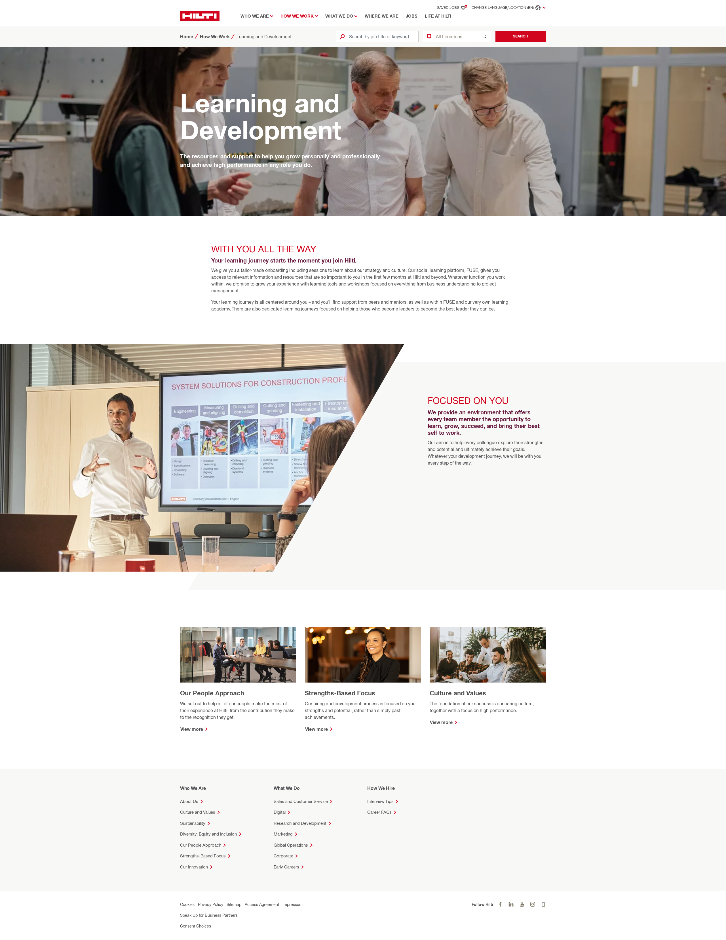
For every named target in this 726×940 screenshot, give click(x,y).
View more (191, 729)
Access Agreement (262, 904)
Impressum (292, 904)
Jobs (411, 16)
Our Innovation (194, 867)
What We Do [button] (339, 16)
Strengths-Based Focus (203, 856)
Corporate (283, 856)
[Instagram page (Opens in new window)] (532, 904)
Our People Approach (200, 845)
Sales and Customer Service (301, 801)
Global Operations (291, 845)
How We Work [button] (297, 16)
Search (520, 36)
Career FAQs (379, 812)
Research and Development (300, 823)
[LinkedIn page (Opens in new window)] (511, 904)
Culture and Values (197, 812)
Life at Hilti (438, 16)
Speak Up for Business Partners (209, 915)
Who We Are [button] (254, 16)
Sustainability (192, 823)
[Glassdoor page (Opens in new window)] (543, 904)
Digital (280, 812)
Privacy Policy (210, 904)
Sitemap (234, 904)
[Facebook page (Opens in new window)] (500, 904)
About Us (189, 801)
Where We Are (381, 16)
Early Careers (286, 867)
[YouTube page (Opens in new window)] (521, 904)
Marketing (283, 834)
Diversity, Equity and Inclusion (208, 834)
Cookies (187, 904)
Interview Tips (380, 801)
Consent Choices (195, 926)
